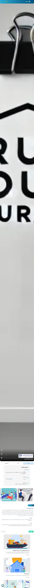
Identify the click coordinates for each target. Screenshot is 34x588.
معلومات (28, 463)
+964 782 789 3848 (9, 479)
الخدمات (18, 463)
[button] (1, 494)
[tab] (28, 463)
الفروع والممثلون (7, 463)
